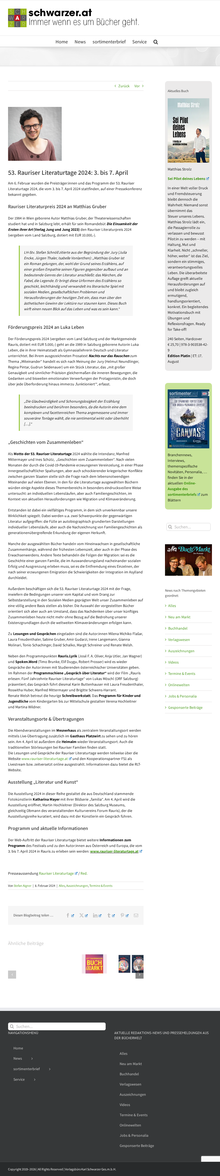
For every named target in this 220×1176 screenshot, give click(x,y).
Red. (83, 873)
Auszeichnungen (77, 886)
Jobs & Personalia (182, 696)
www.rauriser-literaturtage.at (44, 758)
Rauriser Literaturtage (56, 873)
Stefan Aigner (22, 886)
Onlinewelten (179, 684)
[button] (155, 41)
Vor (137, 85)
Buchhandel (178, 628)
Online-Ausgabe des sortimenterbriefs (182, 489)
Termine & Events (100, 886)
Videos (173, 662)
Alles (62, 886)
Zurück (124, 85)
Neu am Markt (179, 617)
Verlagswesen (179, 639)
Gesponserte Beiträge (185, 707)
